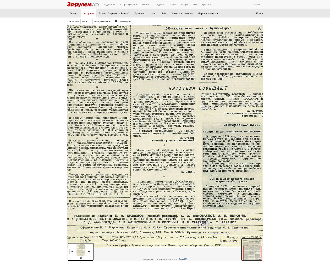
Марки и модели (207, 13)
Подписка (160, 4)
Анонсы (74, 13)
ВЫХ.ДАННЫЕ (101, 21)
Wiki (195, 4)
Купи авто (207, 4)
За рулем (88, 13)
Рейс (164, 13)
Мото (153, 13)
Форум (184, 4)
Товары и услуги (127, 4)
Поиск (259, 13)
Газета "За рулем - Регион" (114, 13)
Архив (173, 4)
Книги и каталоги (181, 13)
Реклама (146, 4)
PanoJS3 (183, 259)
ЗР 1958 (73, 21)
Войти (257, 4)
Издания (108, 4)
